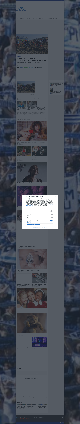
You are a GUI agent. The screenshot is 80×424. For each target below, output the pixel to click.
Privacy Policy (45, 227)
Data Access (40, 227)
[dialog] (40, 212)
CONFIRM (33, 224)
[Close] (56, 196)
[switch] (51, 211)
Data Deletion (35, 227)
